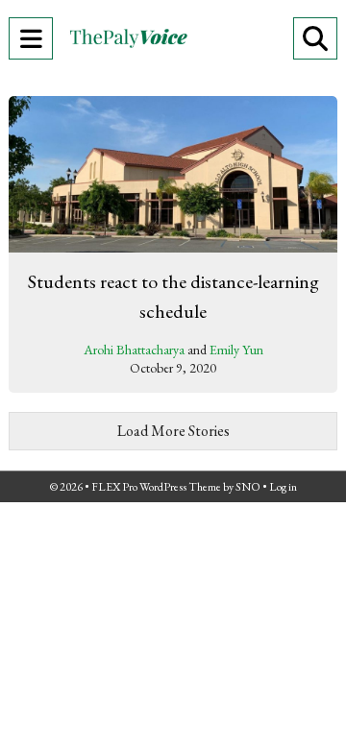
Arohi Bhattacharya (134, 349)
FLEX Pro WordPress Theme (156, 487)
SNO (247, 487)
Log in (283, 487)
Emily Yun (236, 349)
